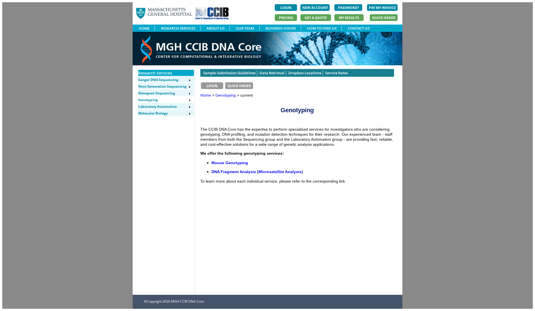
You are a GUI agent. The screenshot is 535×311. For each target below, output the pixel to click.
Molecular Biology (153, 113)
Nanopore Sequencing (156, 93)
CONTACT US (358, 28)
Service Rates (336, 72)
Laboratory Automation (157, 106)
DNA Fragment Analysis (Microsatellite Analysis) (257, 171)
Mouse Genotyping (229, 163)
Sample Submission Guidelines (229, 72)
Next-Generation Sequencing (162, 86)
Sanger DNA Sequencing (158, 79)
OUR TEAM (245, 28)
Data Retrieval (271, 72)
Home (205, 95)
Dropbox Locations (304, 72)
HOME (144, 28)
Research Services (155, 73)
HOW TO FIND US (322, 28)
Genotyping (148, 99)
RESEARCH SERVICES (178, 28)
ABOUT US (215, 28)
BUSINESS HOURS (281, 28)
